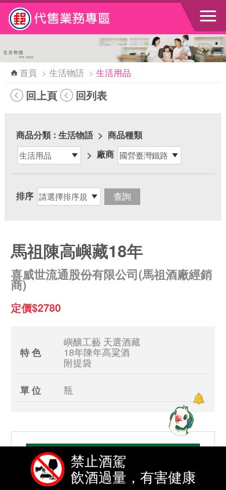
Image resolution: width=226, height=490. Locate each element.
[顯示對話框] (198, 398)
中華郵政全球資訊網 (72, 18)
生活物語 (66, 72)
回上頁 (41, 95)
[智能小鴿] (180, 420)
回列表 (91, 95)
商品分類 (33, 134)
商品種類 (125, 134)
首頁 (28, 72)
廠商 (105, 153)
